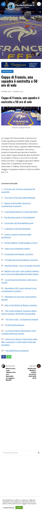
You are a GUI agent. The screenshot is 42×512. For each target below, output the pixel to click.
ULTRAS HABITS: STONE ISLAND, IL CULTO (21, 243)
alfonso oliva (6, 91)
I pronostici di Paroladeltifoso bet (18, 223)
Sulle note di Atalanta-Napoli (17, 248)
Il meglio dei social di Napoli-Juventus (21, 260)
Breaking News (7, 71)
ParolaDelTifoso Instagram (17, 350)
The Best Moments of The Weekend (19, 217)
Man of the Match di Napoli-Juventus (21, 305)
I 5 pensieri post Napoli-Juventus (18, 254)
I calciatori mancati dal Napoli (17, 229)
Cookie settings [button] (8, 507)
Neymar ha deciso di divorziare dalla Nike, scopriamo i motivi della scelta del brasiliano (19, 342)
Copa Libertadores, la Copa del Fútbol (21, 212)
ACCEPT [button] (19, 507)
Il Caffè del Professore (14, 325)
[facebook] (2, 50)
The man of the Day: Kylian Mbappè (19, 197)
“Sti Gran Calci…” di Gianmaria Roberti (21, 319)
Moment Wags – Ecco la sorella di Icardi (22, 265)
